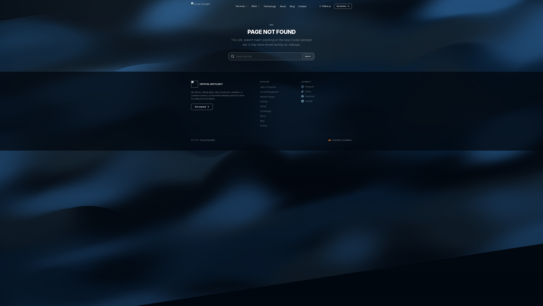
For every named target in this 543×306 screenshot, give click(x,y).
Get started (341, 6)
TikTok (308, 91)
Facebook (309, 96)
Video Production (268, 87)
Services (240, 6)
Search (308, 56)
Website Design (267, 96)
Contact (302, 6)
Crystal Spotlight (207, 140)
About (283, 6)
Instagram (309, 86)
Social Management (269, 92)
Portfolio (264, 101)
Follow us (326, 6)
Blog (292, 6)
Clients (263, 106)
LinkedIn (309, 101)
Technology (270, 6)
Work (254, 6)
